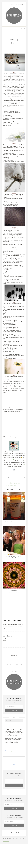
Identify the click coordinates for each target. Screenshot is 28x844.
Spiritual (14, 35)
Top (23, 841)
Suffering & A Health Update (14, 522)
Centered (14, 590)
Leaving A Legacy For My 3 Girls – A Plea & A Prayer (14, 557)
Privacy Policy (6, 841)
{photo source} (14, 72)
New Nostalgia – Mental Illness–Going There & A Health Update (12, 619)
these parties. (20, 436)
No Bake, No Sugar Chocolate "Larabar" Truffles (14, 483)
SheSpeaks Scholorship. (16, 459)
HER (24, 464)
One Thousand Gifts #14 (13, 485)
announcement (15, 468)
